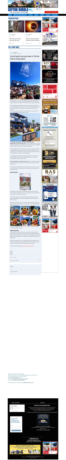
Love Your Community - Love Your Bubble (19, 12)
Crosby (10, 36)
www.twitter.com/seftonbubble (18, 380)
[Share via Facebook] (10, 257)
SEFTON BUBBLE (18, 9)
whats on (27, 36)
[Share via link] (15, 257)
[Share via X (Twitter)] (13, 257)
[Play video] (25, 181)
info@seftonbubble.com (16, 377)
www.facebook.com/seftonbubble (20, 378)
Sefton (11, 252)
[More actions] (39, 53)
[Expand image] (15, 211)
